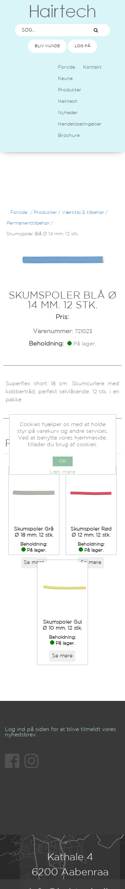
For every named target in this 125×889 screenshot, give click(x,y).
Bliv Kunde (47, 46)
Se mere (34, 562)
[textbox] (48, 30)
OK (62, 461)
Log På (82, 46)
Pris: (62, 317)
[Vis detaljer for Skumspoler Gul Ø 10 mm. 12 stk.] (62, 587)
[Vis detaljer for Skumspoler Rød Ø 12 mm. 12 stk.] (91, 494)
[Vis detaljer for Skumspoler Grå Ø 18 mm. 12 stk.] (34, 494)
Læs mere (62, 472)
